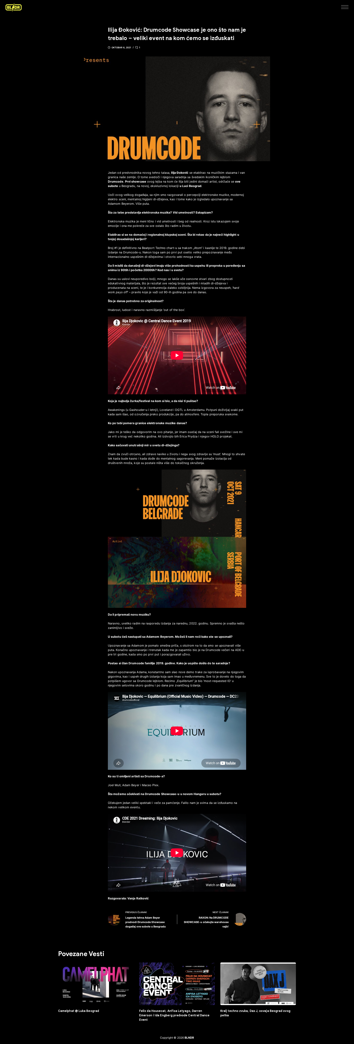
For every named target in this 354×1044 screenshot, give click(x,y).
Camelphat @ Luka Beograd (78, 1011)
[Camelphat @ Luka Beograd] (96, 983)
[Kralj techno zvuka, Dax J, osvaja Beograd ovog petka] (258, 983)
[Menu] (344, 7)
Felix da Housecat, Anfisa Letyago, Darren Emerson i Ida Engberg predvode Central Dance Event (174, 1015)
